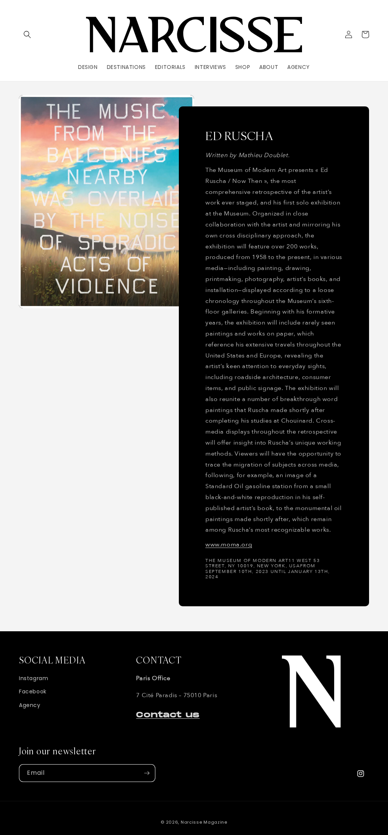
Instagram (33, 678)
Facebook (33, 691)
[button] (27, 34)
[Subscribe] (146, 773)
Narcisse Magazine (204, 822)
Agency (30, 705)
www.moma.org (228, 544)
